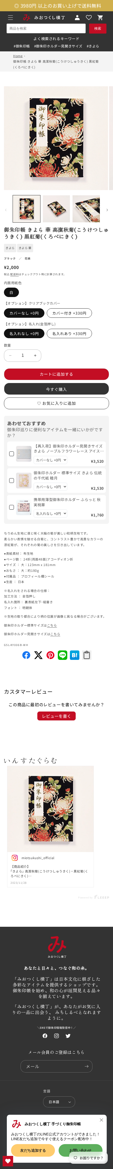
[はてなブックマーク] (74, 658)
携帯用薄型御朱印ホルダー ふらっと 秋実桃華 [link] (67, 502)
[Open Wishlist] (89, 17)
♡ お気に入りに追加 (56, 403)
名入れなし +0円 (24, 333)
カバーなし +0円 (24, 313)
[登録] (86, 1066)
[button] (10, 17)
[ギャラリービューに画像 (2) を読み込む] (56, 209)
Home (18, 55)
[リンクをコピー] (86, 655)
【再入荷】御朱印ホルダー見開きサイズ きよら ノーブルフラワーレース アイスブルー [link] (68, 449)
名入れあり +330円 (69, 333)
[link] (24, 454)
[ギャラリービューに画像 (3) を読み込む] (86, 209)
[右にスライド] (107, 210)
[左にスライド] (6, 210)
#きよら (93, 46)
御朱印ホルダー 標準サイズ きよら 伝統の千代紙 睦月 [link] (68, 475)
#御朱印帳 (22, 46)
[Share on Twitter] (38, 658)
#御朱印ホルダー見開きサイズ (58, 46)
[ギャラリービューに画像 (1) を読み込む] (26, 209)
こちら (52, 625)
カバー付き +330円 (69, 313)
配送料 (14, 274)
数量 (7, 345)
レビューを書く (56, 716)
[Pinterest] (50, 658)
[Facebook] (26, 658)
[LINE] (62, 658)
